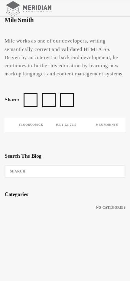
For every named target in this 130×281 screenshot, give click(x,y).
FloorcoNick (31, 124)
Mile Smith (19, 19)
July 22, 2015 (66, 124)
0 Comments (107, 124)
